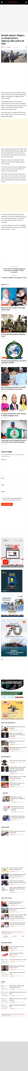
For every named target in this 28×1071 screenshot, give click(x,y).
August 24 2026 (5, 391)
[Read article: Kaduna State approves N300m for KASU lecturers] (5, 910)
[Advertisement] (14, 18)
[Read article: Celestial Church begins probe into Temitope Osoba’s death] (6, 818)
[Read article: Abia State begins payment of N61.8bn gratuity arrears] (5, 904)
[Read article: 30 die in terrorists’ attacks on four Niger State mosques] (14, 297)
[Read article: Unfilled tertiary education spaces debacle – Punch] (5, 968)
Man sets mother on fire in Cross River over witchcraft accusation (17, 808)
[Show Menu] (2, 2)
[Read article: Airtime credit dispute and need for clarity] (5, 1007)
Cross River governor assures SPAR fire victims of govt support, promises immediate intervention (17, 916)
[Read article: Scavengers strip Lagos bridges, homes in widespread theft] (6, 799)
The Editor (12, 730)
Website (3, 491)
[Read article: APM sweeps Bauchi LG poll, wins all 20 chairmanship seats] (5, 749)
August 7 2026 (19, 780)
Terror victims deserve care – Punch (17, 959)
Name (3, 478)
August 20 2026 (21, 811)
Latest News (5, 331)
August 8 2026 (19, 773)
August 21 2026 (5, 444)
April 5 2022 (15, 47)
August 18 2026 (19, 744)
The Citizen (8, 47)
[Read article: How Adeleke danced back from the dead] (5, 994)
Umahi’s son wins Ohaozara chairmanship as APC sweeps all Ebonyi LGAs (17, 735)
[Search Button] (26, 2)
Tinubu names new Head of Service (17, 760)
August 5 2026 (19, 1008)
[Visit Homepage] (14, 2)
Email (3, 485)
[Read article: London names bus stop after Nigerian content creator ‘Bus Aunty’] (5, 883)
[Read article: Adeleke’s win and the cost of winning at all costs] (5, 1000)
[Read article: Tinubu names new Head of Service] (5, 762)
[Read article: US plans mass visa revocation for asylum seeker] (5, 833)
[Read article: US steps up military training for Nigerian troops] (14, 323)
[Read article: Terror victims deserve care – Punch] (5, 961)
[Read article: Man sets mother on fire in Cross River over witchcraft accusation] (6, 808)
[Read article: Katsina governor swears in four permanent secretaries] (5, 785)
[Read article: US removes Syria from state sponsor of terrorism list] (5, 870)
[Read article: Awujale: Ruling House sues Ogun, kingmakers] (5, 728)
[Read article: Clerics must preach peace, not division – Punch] (5, 948)
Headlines (4, 304)
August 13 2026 (21, 819)
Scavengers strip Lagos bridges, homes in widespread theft (18, 798)
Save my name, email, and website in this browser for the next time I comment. (13, 499)
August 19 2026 (19, 762)
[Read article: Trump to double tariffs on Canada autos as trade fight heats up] (5, 876)
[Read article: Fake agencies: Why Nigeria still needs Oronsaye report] (5, 987)
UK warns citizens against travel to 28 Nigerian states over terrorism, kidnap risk (17, 889)
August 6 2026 (19, 786)
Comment (4, 459)
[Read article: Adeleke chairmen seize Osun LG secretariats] (5, 743)
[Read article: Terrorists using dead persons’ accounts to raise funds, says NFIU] (14, 350)
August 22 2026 (19, 884)
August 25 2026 (5, 311)
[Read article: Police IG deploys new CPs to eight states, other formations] (5, 778)
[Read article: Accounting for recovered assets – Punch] (5, 974)
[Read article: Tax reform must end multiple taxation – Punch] (5, 955)
